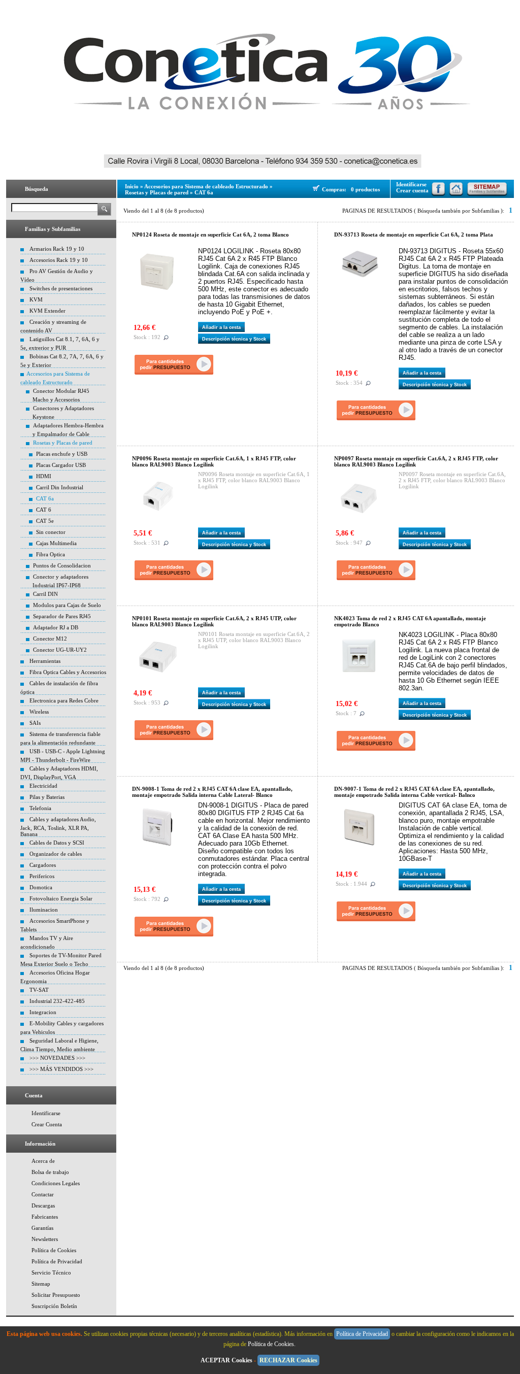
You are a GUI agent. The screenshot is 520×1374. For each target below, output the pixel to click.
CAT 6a (45, 498)
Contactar (42, 1194)
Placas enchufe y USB (61, 454)
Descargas (43, 1205)
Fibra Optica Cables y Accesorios (67, 672)
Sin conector (51, 532)
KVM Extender (47, 311)
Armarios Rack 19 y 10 (56, 249)
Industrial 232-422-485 (57, 1001)
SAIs (35, 723)
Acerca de (43, 1161)
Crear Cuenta (46, 1124)
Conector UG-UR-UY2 (60, 650)
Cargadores (42, 865)
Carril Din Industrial (59, 487)
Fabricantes (44, 1217)
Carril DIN (45, 594)
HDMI (43, 476)
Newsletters (44, 1239)
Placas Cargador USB (61, 465)
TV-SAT (39, 990)
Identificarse (45, 1113)
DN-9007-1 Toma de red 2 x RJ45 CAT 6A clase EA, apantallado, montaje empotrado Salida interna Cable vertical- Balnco (414, 792)
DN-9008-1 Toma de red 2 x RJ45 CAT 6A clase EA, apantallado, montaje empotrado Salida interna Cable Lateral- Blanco (212, 792)
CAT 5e (45, 521)
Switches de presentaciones (60, 288)
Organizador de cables (55, 854)
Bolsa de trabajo (50, 1172)
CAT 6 (43, 510)
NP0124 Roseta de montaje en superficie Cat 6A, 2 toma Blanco (210, 234)
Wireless (39, 712)
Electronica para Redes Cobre (64, 700)
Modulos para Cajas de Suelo (67, 605)
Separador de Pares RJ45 (62, 616)
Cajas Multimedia (56, 543)
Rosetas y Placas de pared (62, 443)
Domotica (40, 887)
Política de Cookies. (272, 1344)
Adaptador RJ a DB (55, 627)
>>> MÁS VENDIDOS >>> (61, 1069)
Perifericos (41, 876)
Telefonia (40, 808)
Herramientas (44, 661)
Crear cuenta (412, 190)
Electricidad (43, 786)
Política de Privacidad (56, 1261)
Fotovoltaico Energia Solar (60, 898)
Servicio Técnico (51, 1272)
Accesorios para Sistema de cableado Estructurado (206, 186)
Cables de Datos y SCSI (56, 843)
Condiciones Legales (55, 1183)
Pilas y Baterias (46, 797)
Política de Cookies (53, 1250)
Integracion (42, 1012)
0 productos (365, 189)
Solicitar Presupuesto (55, 1295)
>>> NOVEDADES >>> (57, 1058)
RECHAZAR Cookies (288, 1360)
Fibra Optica (50, 554)
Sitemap (40, 1284)
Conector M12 (50, 638)
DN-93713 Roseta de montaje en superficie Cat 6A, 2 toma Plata (413, 234)
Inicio (132, 186)
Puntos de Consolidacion (62, 565)
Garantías (42, 1228)
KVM (36, 299)
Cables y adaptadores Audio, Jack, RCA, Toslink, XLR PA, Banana (58, 826)
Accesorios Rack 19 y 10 (58, 260)
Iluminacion (43, 910)
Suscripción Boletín (54, 1306)
